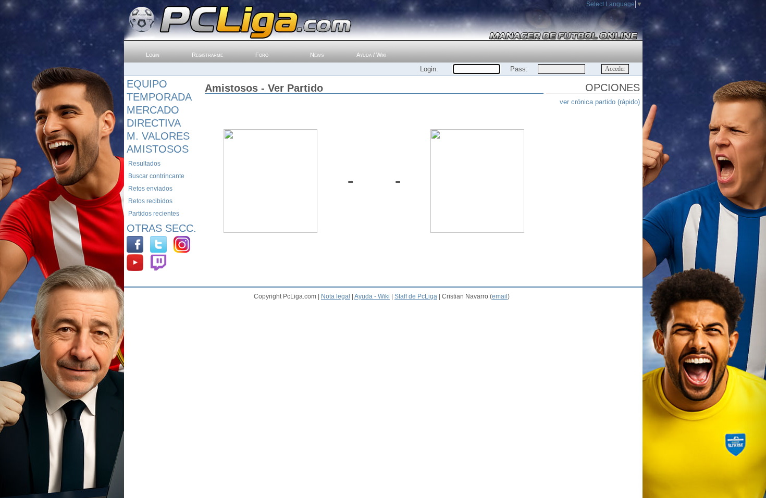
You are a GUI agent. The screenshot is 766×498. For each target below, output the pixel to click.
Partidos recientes (153, 213)
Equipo (147, 84)
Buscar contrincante (156, 176)
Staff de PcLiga (415, 296)
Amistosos (158, 149)
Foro (261, 55)
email (500, 296)
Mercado (153, 110)
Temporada (159, 97)
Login (152, 55)
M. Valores (158, 136)
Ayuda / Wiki (371, 55)
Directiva (154, 123)
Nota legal (335, 296)
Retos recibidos (150, 201)
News (317, 55)
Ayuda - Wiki (372, 296)
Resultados (144, 163)
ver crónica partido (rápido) (600, 102)
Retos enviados (150, 188)
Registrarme (207, 55)
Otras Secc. (161, 228)
